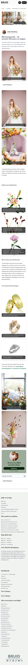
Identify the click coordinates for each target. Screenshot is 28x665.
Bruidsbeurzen (4, 505)
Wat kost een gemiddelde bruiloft (9, 528)
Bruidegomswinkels (5, 608)
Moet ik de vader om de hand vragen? (10, 530)
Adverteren (3, 578)
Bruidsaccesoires (5, 610)
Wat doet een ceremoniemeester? (9, 524)
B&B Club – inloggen (6, 538)
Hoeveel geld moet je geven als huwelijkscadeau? (12, 532)
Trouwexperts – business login (8, 574)
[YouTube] (19, 661)
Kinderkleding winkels (6, 628)
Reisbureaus (4, 632)
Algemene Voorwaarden (6, 584)
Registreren (14, 468)
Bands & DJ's (4, 604)
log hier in (16, 470)
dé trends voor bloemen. (19, 368)
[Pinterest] (13, 661)
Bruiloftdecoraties (5, 622)
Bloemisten (3, 606)
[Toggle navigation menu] (19, 2)
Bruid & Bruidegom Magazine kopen (9, 509)
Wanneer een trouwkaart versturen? (9, 526)
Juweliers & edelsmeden (6, 626)
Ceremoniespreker (5, 634)
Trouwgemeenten (5, 640)
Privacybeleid (4, 582)
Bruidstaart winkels (5, 616)
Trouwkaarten (4, 642)
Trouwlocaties (4, 644)
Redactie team (4, 588)
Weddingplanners (5, 646)
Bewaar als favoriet (7, 476)
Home (2, 513)
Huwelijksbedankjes (5, 638)
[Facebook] (7, 661)
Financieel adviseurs (6, 624)
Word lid (24, 2)
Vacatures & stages (5, 580)
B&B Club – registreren (6, 540)
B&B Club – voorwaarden (7, 544)
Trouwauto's (4, 636)
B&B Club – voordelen (6, 542)
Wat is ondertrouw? (5, 520)
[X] (10, 661)
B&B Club (3, 501)
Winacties (3, 507)
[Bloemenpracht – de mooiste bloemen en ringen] (4, 3)
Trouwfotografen (5, 614)
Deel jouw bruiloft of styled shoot (9, 511)
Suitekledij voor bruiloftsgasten (8, 630)
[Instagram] (22, 661)
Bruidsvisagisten (5, 618)
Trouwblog (3, 503)
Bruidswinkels (4, 620)
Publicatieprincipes (5, 586)
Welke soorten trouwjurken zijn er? (9, 522)
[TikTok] (16, 661)
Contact (3, 576)
